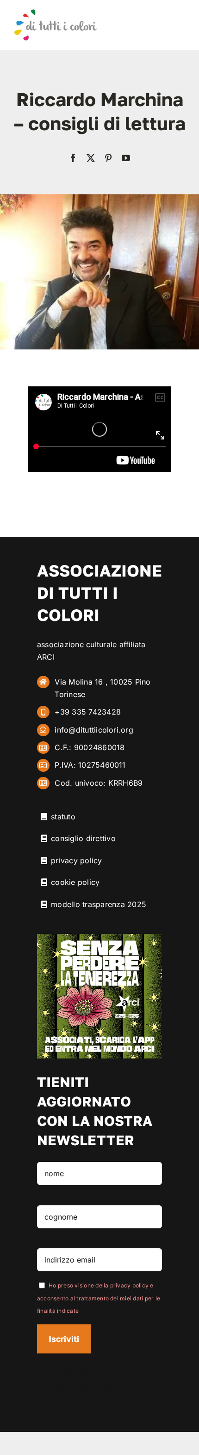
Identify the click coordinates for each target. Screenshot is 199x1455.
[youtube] (126, 158)
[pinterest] (108, 158)
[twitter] (91, 158)
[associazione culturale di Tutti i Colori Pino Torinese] (55, 12)
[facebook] (73, 158)
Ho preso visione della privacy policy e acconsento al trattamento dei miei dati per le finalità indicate (98, 1298)
